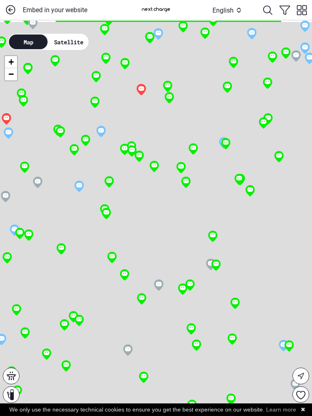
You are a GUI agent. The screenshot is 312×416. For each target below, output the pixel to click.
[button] (252, 34)
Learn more (281, 409)
